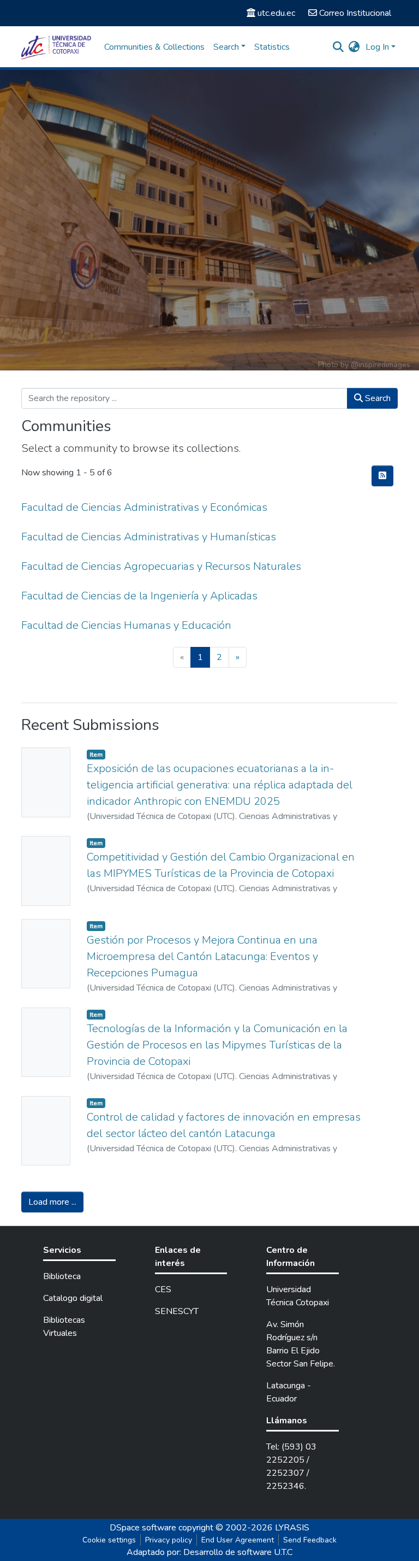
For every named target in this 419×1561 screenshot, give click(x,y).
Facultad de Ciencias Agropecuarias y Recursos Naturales (161, 566)
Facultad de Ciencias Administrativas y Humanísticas (148, 536)
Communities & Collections (154, 47)
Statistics (272, 47)
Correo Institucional (355, 13)
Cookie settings (109, 1540)
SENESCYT (177, 1311)
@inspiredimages (380, 365)
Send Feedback (310, 1540)
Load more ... (52, 1202)
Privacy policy (168, 1540)
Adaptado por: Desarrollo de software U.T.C (209, 1552)
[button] (354, 47)
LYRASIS (292, 1528)
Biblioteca (62, 1276)
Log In (377, 47)
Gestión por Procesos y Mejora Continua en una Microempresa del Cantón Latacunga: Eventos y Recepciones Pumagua (202, 956)
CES (163, 1289)
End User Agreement (237, 1540)
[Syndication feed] (382, 476)
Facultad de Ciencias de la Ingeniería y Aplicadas (139, 595)
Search (377, 398)
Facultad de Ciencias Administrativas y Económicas (144, 507)
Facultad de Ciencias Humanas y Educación (126, 625)
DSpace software (143, 1528)
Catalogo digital (73, 1298)
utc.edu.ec (276, 13)
